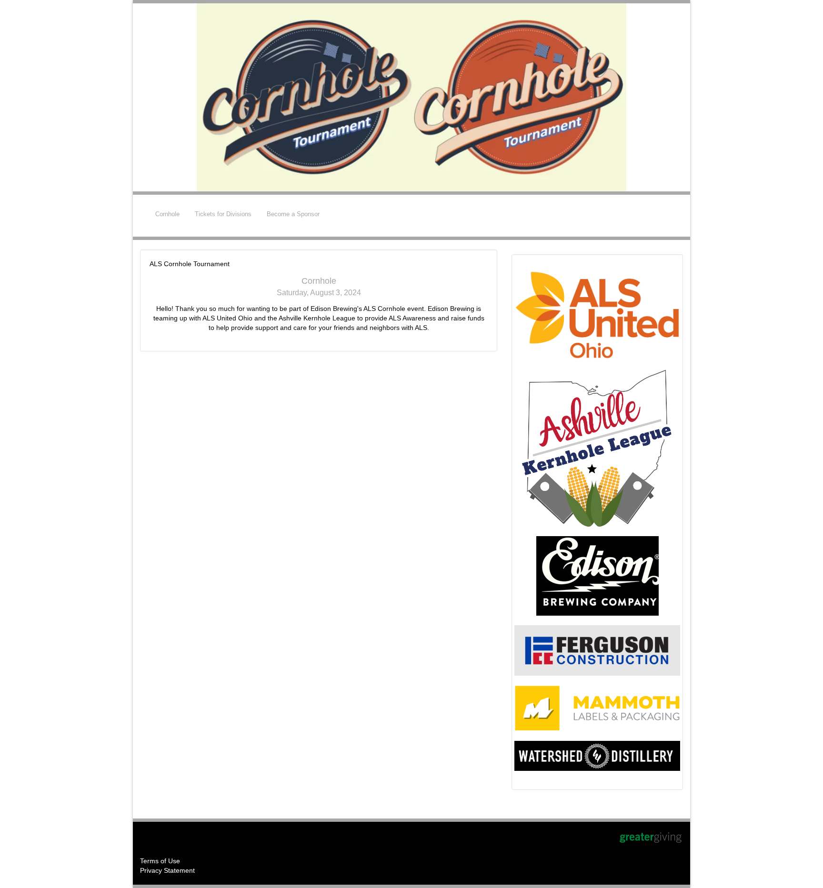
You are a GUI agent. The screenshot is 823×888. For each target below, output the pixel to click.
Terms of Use (160, 861)
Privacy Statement (167, 870)
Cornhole (167, 214)
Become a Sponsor (293, 214)
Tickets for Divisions (223, 214)
